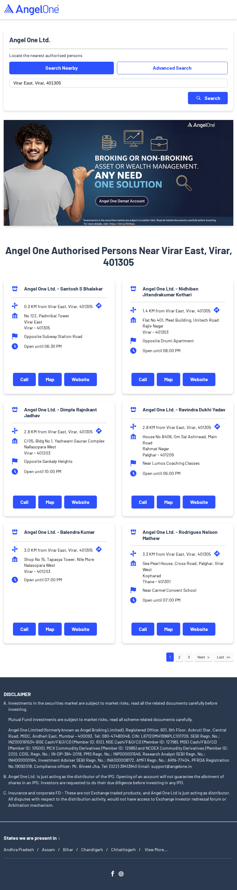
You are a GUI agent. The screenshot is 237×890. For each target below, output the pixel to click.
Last (220, 657)
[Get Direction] (100, 307)
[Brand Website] (122, 874)
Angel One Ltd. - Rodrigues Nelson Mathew (180, 535)
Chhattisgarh (123, 849)
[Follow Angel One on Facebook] (114, 874)
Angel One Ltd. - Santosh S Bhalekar (63, 288)
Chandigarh (92, 849)
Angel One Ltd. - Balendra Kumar (59, 532)
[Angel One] (31, 9)
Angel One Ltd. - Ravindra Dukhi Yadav (184, 409)
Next (201, 657)
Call (24, 379)
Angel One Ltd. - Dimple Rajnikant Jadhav (60, 412)
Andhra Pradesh (19, 849)
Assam (48, 849)
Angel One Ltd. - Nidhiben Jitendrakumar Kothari (170, 291)
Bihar (68, 849)
